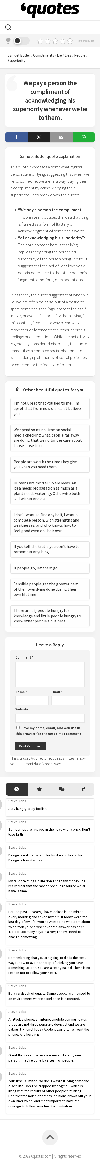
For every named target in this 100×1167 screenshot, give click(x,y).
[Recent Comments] (61, 789)
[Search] (8, 28)
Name (21, 691)
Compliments (43, 55)
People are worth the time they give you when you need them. (45, 464)
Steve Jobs (17, 801)
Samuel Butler (19, 55)
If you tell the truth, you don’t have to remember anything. (47, 549)
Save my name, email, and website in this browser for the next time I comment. (48, 731)
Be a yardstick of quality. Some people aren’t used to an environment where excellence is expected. (49, 996)
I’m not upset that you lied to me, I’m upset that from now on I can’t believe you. (47, 408)
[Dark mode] (17, 41)
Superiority (16, 60)
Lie (59, 55)
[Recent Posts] (17, 789)
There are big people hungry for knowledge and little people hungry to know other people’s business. (47, 615)
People (79, 55)
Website (21, 709)
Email (57, 691)
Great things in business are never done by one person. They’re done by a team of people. (44, 1058)
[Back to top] (50, 1137)
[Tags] (83, 789)
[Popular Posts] (39, 789)
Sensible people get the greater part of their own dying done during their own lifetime (46, 589)
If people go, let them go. (36, 567)
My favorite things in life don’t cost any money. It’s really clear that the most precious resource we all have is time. (47, 886)
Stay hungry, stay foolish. (27, 808)
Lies (68, 55)
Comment (24, 657)
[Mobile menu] (91, 27)
